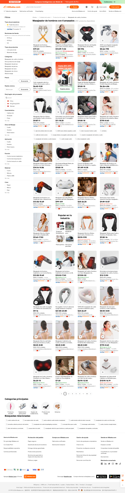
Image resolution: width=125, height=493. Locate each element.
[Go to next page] (90, 393)
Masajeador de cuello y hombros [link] (77, 17)
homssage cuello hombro (88, 424)
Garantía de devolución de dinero (37, 444)
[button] (68, 7)
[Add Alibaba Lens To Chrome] (30, 476)
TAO (77, 484)
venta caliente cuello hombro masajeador (54, 420)
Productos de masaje (59, 17)
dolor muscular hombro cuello (89, 131)
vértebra (104, 131)
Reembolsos (80, 451)
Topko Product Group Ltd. (85, 314)
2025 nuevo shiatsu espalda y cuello (66, 131)
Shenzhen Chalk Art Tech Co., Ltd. (109, 207)
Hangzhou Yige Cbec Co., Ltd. (41, 124)
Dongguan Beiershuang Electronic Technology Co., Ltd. (109, 350)
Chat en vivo (80, 444)
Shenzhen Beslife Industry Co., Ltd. (87, 280)
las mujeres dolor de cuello (31, 420)
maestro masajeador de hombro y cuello (92, 135)
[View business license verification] (79, 490)
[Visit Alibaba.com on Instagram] (113, 464)
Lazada (63, 484)
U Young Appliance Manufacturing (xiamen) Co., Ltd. (109, 314)
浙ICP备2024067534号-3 (109, 490)
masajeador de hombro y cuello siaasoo (46, 139)
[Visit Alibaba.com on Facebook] (102, 464)
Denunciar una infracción (84, 460)
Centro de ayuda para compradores (87, 441)
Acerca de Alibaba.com (11, 437)
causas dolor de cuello (34, 428)
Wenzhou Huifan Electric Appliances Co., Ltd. (87, 54)
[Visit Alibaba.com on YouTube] (116, 464)
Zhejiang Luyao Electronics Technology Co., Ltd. (87, 90)
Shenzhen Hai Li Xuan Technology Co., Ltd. (87, 171)
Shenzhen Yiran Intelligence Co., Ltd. (65, 124)
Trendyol (82, 484)
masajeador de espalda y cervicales (88, 428)
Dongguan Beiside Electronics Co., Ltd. (65, 56)
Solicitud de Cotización (58, 444)
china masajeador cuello (83, 139)
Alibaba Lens (12, 476)
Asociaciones (104, 457)
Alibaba (35, 17)
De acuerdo (24, 81)
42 (87, 393)
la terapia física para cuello (70, 424)
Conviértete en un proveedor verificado (109, 452)
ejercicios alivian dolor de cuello (44, 131)
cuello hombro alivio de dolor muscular (81, 420)
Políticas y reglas (32, 460)
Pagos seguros (32, 441)
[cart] (92, 7)
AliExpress (36, 484)
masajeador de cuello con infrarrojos (105, 420)
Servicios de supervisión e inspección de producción (35, 456)
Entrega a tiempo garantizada (36, 448)
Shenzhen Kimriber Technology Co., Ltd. (109, 90)
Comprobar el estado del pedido (110, 448)
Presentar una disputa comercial (86, 448)
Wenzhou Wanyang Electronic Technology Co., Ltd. (42, 314)
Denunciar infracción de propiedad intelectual (86, 456)
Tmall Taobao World (53, 484)
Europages (89, 484)
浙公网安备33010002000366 (92, 490)
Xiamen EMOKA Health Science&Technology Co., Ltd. (42, 53)
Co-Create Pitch (8, 444)
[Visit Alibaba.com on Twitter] (109, 464)
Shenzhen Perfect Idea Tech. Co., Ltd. (109, 386)
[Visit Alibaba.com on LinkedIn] (105, 464)
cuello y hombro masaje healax (108, 424)
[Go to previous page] (61, 393)
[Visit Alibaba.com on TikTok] (120, 464)
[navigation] (17, 205)
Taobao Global (70, 484)
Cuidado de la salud (44, 17)
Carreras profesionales (10, 451)
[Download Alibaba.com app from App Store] (101, 476)
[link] (122, 475)
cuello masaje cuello (66, 139)
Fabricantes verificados (58, 441)
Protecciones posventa (34, 451)
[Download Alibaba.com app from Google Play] (115, 476)
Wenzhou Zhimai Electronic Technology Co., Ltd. (109, 279)
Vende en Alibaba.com (107, 441)
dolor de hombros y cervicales (15, 428)
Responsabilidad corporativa (12, 448)
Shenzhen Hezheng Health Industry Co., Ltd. (65, 207)
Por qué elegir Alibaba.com (11, 441)
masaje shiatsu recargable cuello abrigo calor (64, 135)
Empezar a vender (106, 444)
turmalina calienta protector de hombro (18, 424)
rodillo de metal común (41, 135)
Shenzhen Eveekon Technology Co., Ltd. (65, 386)
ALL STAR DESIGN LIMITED (108, 124)
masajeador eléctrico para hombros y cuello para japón (59, 428)
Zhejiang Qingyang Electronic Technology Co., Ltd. (42, 241)
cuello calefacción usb (13, 420)
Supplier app (68, 476)
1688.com (43, 484)
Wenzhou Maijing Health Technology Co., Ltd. (42, 90)
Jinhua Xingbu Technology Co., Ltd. (65, 314)
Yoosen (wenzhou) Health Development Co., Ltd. (109, 53)
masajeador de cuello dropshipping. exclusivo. (45, 424)
